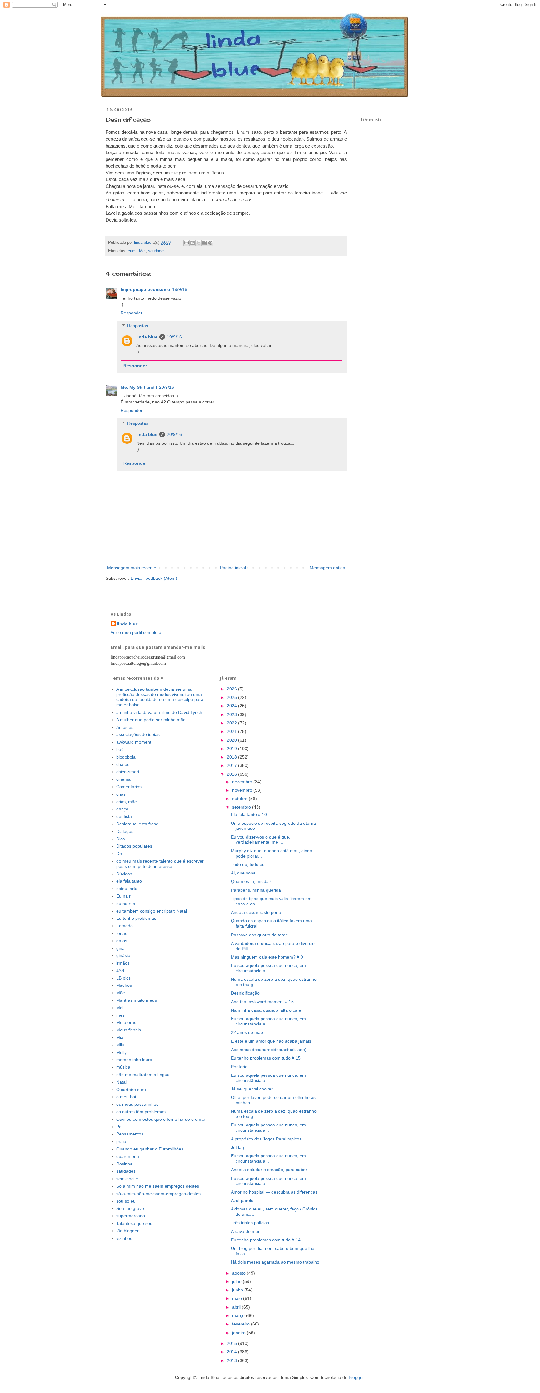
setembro (242, 806)
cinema (123, 779)
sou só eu (126, 1201)
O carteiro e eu (131, 1089)
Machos (124, 985)
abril (237, 1307)
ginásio (123, 955)
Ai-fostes (124, 727)
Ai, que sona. (244, 872)
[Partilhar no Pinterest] (210, 243)
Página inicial (233, 567)
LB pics (123, 977)
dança (122, 808)
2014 (232, 1351)
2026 (232, 688)
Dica (120, 838)
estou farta (127, 888)
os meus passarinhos (137, 1104)
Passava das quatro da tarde (259, 934)
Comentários (129, 786)
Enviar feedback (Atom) (154, 578)
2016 (232, 774)
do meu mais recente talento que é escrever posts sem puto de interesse (160, 864)
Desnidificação (245, 992)
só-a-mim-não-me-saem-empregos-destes (158, 1193)
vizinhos (124, 1238)
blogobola (126, 756)
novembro (242, 790)
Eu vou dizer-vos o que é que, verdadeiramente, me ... (260, 839)
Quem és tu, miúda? (251, 881)
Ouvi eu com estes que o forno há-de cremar (160, 1119)
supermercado (130, 1215)
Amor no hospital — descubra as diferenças (274, 1192)
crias (132, 251)
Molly (121, 1052)
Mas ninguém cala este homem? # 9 (267, 957)
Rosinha (124, 1163)
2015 (232, 1343)
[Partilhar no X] (198, 243)
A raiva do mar (245, 1231)
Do (119, 853)
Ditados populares (134, 846)
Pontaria (239, 1066)
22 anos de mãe (247, 1032)
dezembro (242, 781)
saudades (157, 251)
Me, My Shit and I (139, 387)
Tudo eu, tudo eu (248, 864)
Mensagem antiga (327, 567)
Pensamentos (129, 1133)
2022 (232, 722)
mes (120, 1015)
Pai (119, 1126)
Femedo (124, 925)
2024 (232, 705)
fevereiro (241, 1323)
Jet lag (237, 1147)
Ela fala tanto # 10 (249, 814)
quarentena (127, 1156)
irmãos (123, 962)
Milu (120, 1044)
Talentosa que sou (134, 1223)
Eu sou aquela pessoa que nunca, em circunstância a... (268, 968)
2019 (232, 748)
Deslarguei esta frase (137, 823)
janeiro (239, 1332)
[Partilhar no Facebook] (204, 243)
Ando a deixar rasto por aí (256, 912)
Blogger (356, 1377)
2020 (232, 740)
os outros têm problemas (141, 1111)
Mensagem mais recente (131, 567)
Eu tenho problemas (136, 918)
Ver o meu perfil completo (136, 632)
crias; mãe (126, 801)
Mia (119, 1037)
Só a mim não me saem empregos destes (157, 1186)
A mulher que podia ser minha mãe (151, 719)
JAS (120, 970)
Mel (142, 251)
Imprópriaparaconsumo (145, 289)
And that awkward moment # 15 (262, 1001)
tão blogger (127, 1230)
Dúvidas (124, 873)
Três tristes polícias (250, 1222)
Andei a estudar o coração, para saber (269, 1169)
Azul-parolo (242, 1200)
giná (120, 948)
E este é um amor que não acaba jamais (271, 1041)
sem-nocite (127, 1178)
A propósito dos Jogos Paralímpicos (266, 1138)
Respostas (137, 325)
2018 (232, 756)
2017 (232, 765)
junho (238, 1289)
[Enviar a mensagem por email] (186, 243)
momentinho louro (134, 1059)
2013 (232, 1360)
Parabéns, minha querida (256, 890)
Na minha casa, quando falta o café (266, 1010)
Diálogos (124, 831)
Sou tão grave (130, 1208)
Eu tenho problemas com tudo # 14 (266, 1239)
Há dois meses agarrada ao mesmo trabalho (275, 1262)
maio (237, 1298)
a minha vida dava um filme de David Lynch (159, 712)
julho (237, 1281)
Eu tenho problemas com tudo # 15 (266, 1057)
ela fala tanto (129, 881)
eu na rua (125, 903)
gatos (121, 940)
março (239, 1315)
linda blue (147, 336)
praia (121, 1141)
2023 (232, 714)
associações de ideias (138, 734)
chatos (122, 764)
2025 (232, 697)
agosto (239, 1272)
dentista (124, 816)
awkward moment (133, 741)
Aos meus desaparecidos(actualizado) (269, 1049)
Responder (131, 312)
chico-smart (127, 771)
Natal (121, 1082)
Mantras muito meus (136, 1000)
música (123, 1067)
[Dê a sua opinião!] (192, 243)
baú (120, 749)
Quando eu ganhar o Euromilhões (149, 1148)
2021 (232, 731)
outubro (240, 798)
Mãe (120, 992)
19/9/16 (179, 289)
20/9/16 (166, 387)
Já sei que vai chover (252, 1088)
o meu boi (126, 1096)
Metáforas (126, 1022)
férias (121, 933)
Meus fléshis (128, 1029)
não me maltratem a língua (143, 1074)
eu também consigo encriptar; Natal (151, 911)
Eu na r (123, 896)
